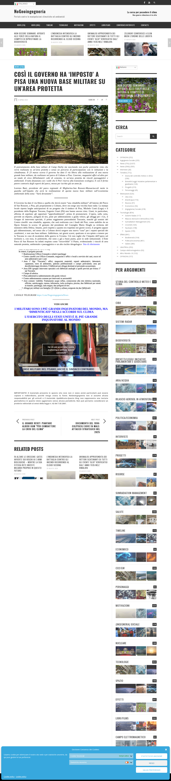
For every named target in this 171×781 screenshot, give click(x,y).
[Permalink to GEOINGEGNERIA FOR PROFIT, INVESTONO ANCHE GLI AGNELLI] (151, 557)
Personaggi (129, 190)
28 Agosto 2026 (56, 45)
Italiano (22, 4)
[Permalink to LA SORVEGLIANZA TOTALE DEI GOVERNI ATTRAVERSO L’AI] (141, 632)
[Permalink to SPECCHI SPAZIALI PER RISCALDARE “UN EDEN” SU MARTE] (141, 688)
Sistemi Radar (130, 215)
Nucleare (128, 228)
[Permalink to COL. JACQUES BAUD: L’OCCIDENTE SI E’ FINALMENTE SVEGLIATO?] (141, 444)
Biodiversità (130, 237)
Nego (151, 763)
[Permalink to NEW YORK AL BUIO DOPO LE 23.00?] (141, 557)
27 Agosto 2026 (93, 39)
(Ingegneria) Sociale (133, 209)
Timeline (123, 172)
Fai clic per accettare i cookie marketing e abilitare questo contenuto (61, 350)
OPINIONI (124, 157)
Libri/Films (124, 247)
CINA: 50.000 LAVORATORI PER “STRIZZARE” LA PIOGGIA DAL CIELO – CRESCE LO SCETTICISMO (140, 36)
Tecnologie (124, 212)
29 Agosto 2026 (20, 42)
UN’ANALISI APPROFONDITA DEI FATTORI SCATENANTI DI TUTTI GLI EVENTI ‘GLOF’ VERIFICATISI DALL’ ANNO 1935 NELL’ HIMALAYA (67, 37)
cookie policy (21, 776)
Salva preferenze (151, 770)
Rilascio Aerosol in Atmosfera (137, 219)
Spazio (127, 231)
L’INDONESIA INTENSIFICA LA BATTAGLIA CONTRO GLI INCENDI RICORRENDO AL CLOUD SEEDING (29, 36)
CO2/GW (128, 225)
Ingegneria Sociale (127, 160)
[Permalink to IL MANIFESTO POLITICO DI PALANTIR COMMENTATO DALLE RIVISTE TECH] (151, 632)
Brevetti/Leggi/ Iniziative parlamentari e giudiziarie (131, 360)
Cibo (127, 197)
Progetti (128, 187)
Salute (127, 243)
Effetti (122, 234)
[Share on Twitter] (102, 99)
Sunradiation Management (136, 222)
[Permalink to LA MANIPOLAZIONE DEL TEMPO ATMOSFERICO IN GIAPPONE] (151, 292)
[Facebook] (144, 2)
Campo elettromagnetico (130, 250)
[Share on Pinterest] (106, 99)
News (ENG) (125, 166)
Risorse (128, 203)
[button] (166, 749)
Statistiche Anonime (151, 756)
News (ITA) (19, 66)
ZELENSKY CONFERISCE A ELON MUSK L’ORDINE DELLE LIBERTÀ (101, 35)
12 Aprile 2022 (23, 100)
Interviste (124, 169)
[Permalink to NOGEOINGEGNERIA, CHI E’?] (126, 444)
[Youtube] (149, 2)
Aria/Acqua (129, 200)
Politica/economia (132, 240)
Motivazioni (124, 193)
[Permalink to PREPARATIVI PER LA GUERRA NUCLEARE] (126, 651)
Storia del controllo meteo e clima (139, 176)
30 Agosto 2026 (19, 474)
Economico (129, 206)
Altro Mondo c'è (126, 253)
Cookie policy (9, 776)
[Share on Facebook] (97, 99)
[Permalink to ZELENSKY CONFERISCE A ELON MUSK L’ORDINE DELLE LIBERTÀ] (104, 49)
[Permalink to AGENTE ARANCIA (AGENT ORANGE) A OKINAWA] (126, 519)
